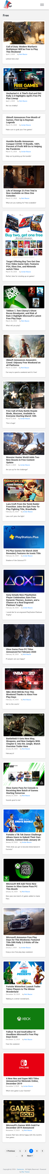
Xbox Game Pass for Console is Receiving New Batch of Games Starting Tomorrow (22, 790)
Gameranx (20, 1169)
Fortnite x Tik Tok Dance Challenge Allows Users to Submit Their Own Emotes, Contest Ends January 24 (23, 837)
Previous (11, 1151)
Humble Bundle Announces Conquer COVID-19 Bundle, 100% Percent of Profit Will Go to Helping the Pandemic (24, 145)
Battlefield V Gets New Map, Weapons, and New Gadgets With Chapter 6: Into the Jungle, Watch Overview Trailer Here (23, 742)
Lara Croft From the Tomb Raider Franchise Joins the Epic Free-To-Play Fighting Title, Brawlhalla (23, 506)
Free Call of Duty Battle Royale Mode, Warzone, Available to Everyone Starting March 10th (21, 413)
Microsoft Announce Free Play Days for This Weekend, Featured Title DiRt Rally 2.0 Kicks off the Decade (23, 941)
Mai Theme (26, 1172)
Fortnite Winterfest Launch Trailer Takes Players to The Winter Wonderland (23, 989)
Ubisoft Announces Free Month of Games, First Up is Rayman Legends (23, 120)
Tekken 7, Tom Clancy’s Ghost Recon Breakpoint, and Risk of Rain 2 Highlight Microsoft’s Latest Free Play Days (23, 314)
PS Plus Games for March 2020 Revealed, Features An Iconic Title (23, 552)
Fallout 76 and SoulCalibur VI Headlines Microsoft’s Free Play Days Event (22, 1034)
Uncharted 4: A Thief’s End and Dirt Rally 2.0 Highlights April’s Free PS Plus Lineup (23, 96)
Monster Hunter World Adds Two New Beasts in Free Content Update (22, 460)
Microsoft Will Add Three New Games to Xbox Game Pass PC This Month (21, 886)
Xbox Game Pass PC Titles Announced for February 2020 (21, 650)
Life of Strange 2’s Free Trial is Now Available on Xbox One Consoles (21, 193)
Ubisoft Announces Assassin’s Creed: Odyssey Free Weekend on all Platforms (23, 362)
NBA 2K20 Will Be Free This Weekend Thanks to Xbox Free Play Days (21, 694)
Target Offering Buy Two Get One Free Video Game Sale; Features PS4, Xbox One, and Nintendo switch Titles (23, 265)
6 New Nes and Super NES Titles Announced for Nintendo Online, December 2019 (22, 1081)
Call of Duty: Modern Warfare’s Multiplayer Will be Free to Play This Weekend (22, 49)
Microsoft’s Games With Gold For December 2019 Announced (23, 1126)
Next (29, 1156)
